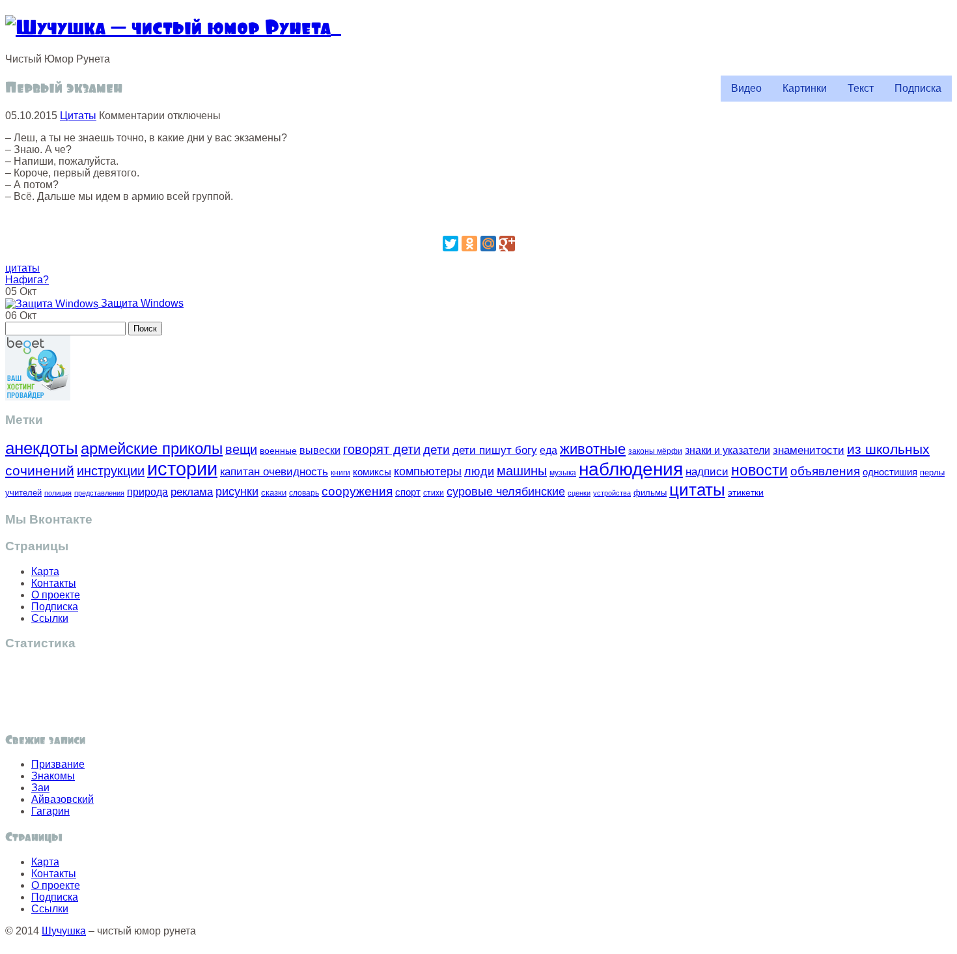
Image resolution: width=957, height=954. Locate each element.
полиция (58, 493)
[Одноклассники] (469, 243)
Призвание (58, 764)
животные (593, 449)
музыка (562, 472)
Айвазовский (62, 799)
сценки (579, 493)
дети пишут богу (494, 450)
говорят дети (382, 449)
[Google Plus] (507, 243)
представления (99, 493)
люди (479, 471)
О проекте (55, 594)
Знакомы (53, 775)
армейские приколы (152, 448)
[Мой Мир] (488, 243)
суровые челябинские (506, 491)
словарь (304, 492)
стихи (433, 493)
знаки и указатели (727, 450)
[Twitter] (450, 243)
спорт (408, 492)
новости (759, 470)
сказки (273, 493)
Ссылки (49, 618)
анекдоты (41, 448)
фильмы (650, 493)
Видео (746, 88)
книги (340, 472)
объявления (825, 471)
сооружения (357, 491)
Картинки (805, 88)
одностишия (890, 471)
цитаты (22, 268)
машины (522, 471)
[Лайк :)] (478, 218)
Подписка (918, 88)
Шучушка (64, 930)
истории (182, 468)
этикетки (746, 493)
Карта (45, 571)
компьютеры (428, 471)
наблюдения (631, 469)
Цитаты (78, 115)
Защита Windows (141, 303)
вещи (241, 449)
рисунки (236, 491)
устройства (612, 493)
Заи (40, 787)
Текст (861, 88)
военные (278, 450)
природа (147, 492)
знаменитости (808, 450)
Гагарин (50, 811)
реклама (192, 492)
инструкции (111, 471)
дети (436, 449)
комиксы (372, 471)
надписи (707, 472)
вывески (319, 450)
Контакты (53, 583)
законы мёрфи (655, 451)
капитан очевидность (274, 472)
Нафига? (27, 279)
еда (548, 450)
